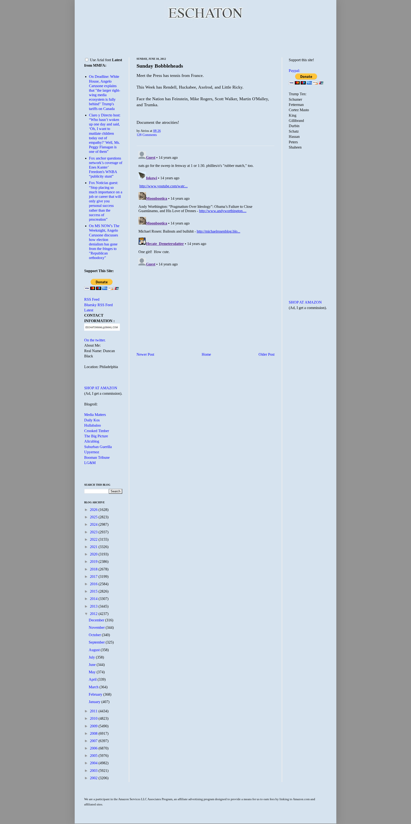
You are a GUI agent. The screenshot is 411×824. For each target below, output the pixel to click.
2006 (94, 748)
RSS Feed (91, 299)
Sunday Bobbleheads (160, 66)
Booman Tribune (97, 457)
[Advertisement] (205, 38)
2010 (94, 718)
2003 (94, 771)
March (94, 687)
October (95, 635)
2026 (94, 510)
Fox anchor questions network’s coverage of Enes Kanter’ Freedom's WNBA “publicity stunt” (105, 167)
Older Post (266, 354)
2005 (94, 756)
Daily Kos (92, 420)
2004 (94, 763)
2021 (94, 547)
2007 (94, 741)
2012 (94, 614)
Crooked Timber (96, 431)
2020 (94, 554)
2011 (94, 711)
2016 (94, 584)
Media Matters (95, 415)
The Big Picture (96, 436)
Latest (88, 310)
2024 (94, 524)
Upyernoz (91, 452)
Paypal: (294, 71)
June (93, 665)
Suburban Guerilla (98, 447)
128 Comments (147, 135)
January (95, 702)
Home (206, 354)
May (93, 672)
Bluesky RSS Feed (98, 305)
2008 (94, 733)
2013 (94, 606)
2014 (94, 599)
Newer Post (145, 354)
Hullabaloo (92, 425)
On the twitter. (95, 340)
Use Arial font (100, 60)
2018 (94, 569)
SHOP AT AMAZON (100, 388)
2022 (94, 539)
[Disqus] (205, 208)
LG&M (90, 463)
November (97, 627)
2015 (94, 591)
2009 (94, 726)
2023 (94, 532)
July (92, 657)
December (97, 620)
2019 (94, 561)
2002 (94, 778)
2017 (94, 576)
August (95, 650)
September (97, 642)
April (93, 679)
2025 (94, 517)
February (96, 694)
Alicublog (91, 441)
